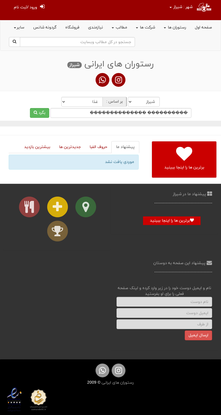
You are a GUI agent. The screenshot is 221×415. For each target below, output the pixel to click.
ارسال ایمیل (198, 335)
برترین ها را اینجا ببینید (170, 220)
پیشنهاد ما (125, 147)
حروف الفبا (98, 147)
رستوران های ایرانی (117, 382)
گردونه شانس (45, 27)
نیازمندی (95, 27)
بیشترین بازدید (37, 147)
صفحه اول (203, 27)
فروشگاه (72, 27)
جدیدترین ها (70, 147)
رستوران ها (176, 27)
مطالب (121, 27)
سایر (20, 27)
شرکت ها (147, 27)
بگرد (41, 113)
